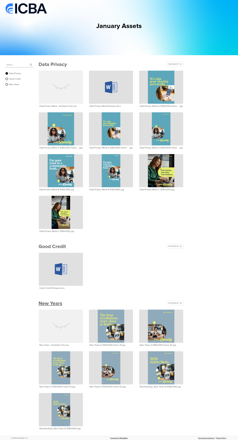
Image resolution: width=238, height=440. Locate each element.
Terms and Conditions (206, 438)
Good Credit (15, 79)
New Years (14, 84)
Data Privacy (15, 73)
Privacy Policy (221, 438)
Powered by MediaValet (119, 438)
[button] (181, 64)
